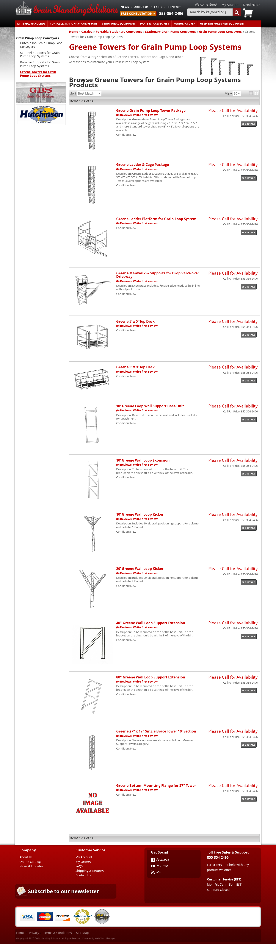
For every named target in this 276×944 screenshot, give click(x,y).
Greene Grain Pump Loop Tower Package (150, 110)
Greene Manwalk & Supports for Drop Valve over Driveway (157, 275)
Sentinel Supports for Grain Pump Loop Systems (40, 54)
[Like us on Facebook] (153, 860)
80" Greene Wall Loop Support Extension (150, 677)
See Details (248, 123)
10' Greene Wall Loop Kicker (139, 514)
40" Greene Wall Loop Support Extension (150, 622)
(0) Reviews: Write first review (137, 115)
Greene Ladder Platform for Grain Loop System (156, 218)
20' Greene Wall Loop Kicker (139, 568)
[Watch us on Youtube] (153, 866)
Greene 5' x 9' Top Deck (135, 366)
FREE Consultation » (138, 13)
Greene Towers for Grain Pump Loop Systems (38, 74)
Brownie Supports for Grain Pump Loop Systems (40, 64)
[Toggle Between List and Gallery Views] (253, 93)
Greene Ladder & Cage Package (142, 164)
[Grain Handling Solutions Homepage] (67, 9)
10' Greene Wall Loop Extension (143, 460)
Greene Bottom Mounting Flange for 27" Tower (156, 785)
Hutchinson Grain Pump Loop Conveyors (41, 45)
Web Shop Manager (105, 938)
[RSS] (153, 872)
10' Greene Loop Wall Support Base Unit (150, 405)
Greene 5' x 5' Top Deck (135, 321)
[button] (214, 12)
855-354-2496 (171, 13)
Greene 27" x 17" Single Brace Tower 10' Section (156, 731)
